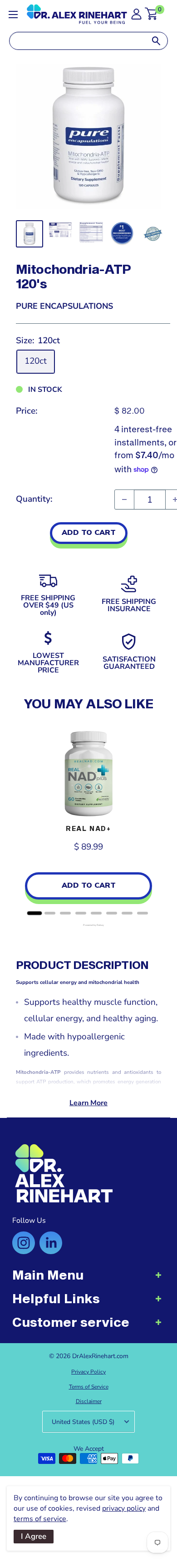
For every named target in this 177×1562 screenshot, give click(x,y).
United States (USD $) (83, 1422)
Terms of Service (88, 1386)
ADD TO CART (89, 533)
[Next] (152, 819)
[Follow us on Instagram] (23, 1242)
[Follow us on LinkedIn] (50, 1242)
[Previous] (25, 819)
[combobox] (77, 40)
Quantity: (34, 499)
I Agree (33, 1536)
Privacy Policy (88, 1371)
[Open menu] (13, 14)
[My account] (136, 16)
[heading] (88, 1279)
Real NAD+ (88, 828)
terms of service (40, 1519)
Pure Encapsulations (64, 306)
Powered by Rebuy (88, 925)
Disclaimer (89, 1401)
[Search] (156, 40)
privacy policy (124, 1508)
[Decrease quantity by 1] (124, 499)
